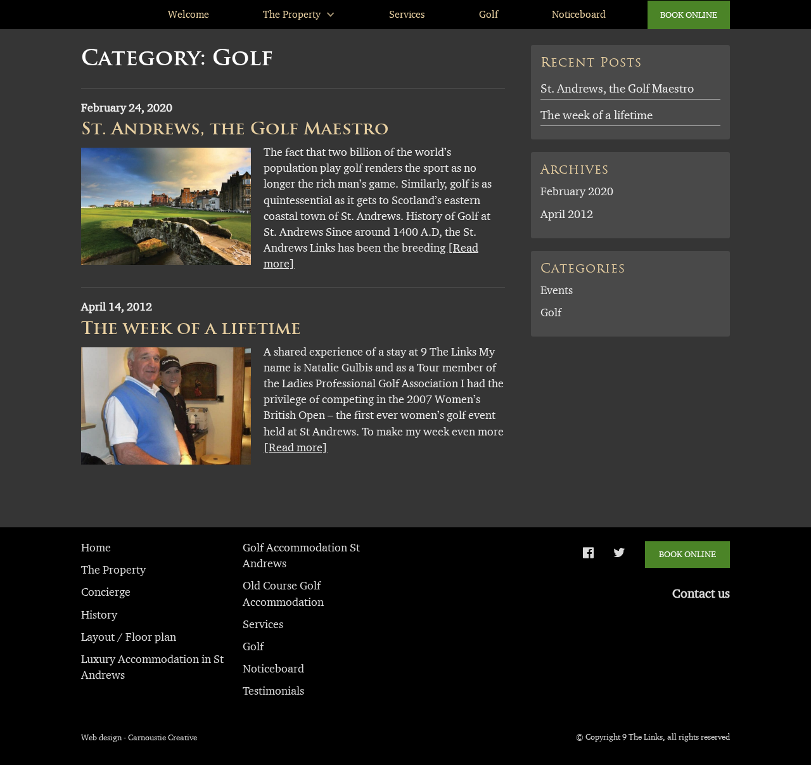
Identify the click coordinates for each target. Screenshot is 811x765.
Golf (488, 14)
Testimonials (273, 691)
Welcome (188, 14)
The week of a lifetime (191, 328)
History (99, 615)
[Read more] (296, 447)
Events (556, 290)
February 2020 (576, 191)
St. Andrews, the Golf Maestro (234, 128)
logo (103, 14)
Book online (688, 14)
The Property (292, 14)
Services (407, 14)
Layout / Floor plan (128, 637)
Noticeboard (579, 14)
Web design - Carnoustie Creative (139, 737)
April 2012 (566, 214)
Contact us (701, 593)
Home (96, 548)
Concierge (106, 592)
